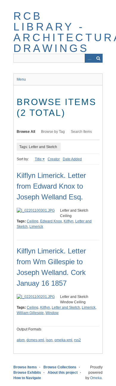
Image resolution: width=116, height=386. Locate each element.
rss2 (77, 340)
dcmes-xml (35, 340)
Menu (21, 79)
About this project (63, 372)
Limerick (36, 226)
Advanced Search (89, 58)
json (49, 340)
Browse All (26, 132)
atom (21, 340)
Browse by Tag (53, 132)
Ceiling (32, 221)
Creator (54, 159)
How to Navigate (27, 378)
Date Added (72, 159)
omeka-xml (63, 340)
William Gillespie (30, 313)
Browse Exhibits (27, 372)
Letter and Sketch (66, 307)
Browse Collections (59, 367)
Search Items (81, 132)
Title (38, 159)
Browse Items (25, 367)
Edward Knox (51, 221)
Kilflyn (68, 221)
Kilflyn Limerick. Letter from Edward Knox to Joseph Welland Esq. (51, 186)
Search (98, 58)
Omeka (96, 378)
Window (52, 313)
